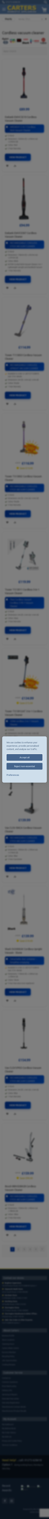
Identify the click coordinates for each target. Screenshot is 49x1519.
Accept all (25, 757)
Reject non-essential (24, 766)
